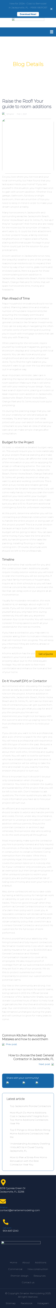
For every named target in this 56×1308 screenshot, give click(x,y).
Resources (40, 1275)
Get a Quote (46, 654)
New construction (38, 1269)
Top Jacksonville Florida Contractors (30, 1106)
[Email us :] (3, 1201)
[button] (52, 32)
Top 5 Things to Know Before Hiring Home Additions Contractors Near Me (30, 1134)
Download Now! (28, 14)
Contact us (28, 1282)
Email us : (4, 1207)
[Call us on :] (5, 1222)
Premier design (19, 1275)
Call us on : (7, 1228)
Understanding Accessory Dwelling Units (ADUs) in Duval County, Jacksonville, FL (30, 1147)
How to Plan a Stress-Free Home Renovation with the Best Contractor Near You (28, 1161)
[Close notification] (51, 9)
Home (13, 1262)
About (26, 1262)
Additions (40, 1262)
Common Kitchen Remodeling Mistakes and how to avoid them (25, 1040)
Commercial (15, 1269)
